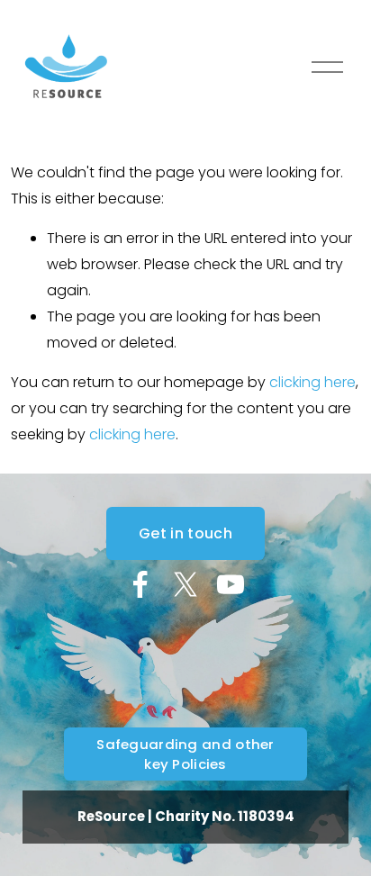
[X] (185, 584)
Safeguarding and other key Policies (185, 754)
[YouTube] (230, 584)
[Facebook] (140, 584)
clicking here (312, 382)
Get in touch (185, 533)
